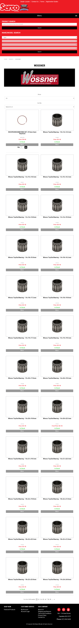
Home (5, 59)
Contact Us (35, 1)
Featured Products (9, 609)
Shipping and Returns (44, 611)
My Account (24, 609)
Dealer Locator (25, 1)
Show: (39, 94)
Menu (39, 16)
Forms (42, 1)
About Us (41, 609)
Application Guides (52, 1)
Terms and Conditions (44, 613)
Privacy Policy (42, 615)
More (22, 144)
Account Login (25, 611)
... (52, 599)
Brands (11, 59)
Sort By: (39, 103)
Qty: (18, 147)
